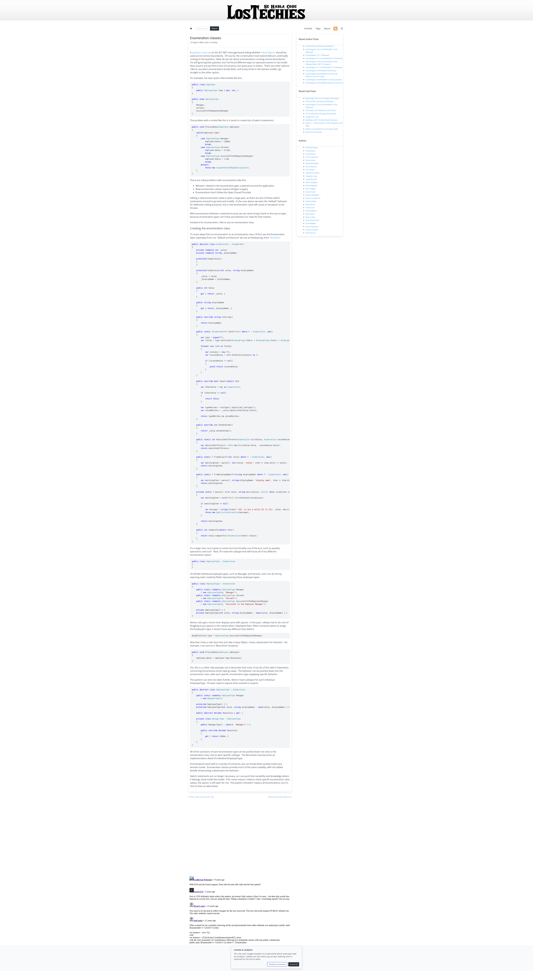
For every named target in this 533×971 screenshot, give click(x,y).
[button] (342, 28)
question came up (201, 52)
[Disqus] (239, 834)
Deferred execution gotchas (279, 797)
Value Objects (268, 52)
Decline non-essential (277, 964)
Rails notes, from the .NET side (202, 797)
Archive (308, 28)
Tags (317, 28)
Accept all (293, 964)
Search (214, 28)
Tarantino (274, 237)
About (327, 28)
